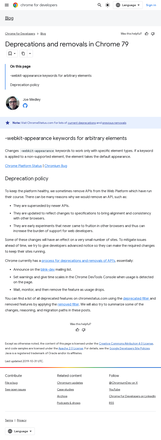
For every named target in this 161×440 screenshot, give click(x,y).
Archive (62, 396)
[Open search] (99, 5)
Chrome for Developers (20, 33)
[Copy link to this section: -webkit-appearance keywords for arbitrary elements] (131, 138)
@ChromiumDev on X (123, 383)
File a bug (11, 383)
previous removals (114, 123)
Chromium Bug (55, 166)
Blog (9, 18)
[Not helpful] (153, 34)
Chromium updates (70, 383)
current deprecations (82, 123)
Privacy (21, 420)
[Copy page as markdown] (23, 53)
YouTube (114, 389)
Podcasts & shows (68, 403)
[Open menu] (7, 5)
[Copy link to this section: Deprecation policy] (52, 178)
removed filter (68, 304)
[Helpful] (146, 34)
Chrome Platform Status (23, 166)
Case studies (65, 389)
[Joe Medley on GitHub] (25, 106)
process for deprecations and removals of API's (78, 261)
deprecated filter (136, 298)
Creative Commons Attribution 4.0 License (126, 343)
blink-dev (48, 270)
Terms (9, 420)
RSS (111, 403)
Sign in (151, 5)
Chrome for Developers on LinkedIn (132, 396)
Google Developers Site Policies (129, 348)
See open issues (15, 389)
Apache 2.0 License (70, 348)
